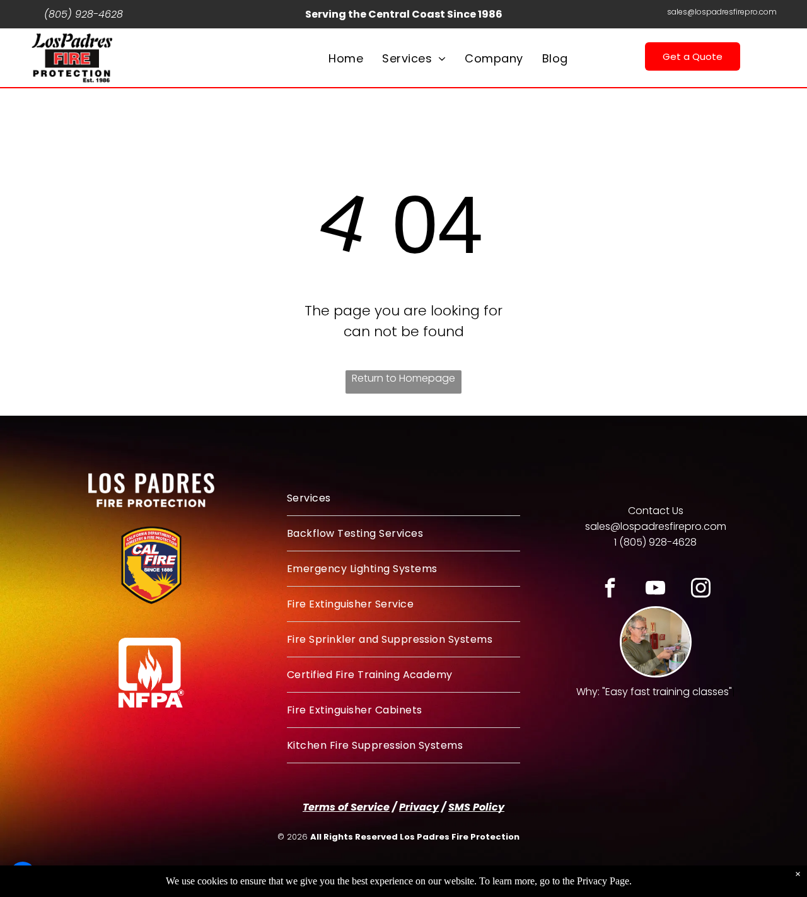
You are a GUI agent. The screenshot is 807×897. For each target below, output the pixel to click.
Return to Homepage (403, 378)
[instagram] (701, 589)
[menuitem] (346, 58)
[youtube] (655, 589)
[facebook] (610, 589)
